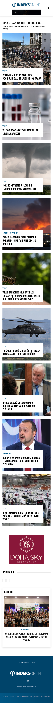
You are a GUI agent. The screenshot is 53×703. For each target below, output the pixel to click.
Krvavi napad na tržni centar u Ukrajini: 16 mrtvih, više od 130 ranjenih (19, 240)
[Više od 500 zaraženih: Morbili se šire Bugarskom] (26, 114)
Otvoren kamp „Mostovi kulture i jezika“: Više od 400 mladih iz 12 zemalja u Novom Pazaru (26, 636)
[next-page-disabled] (7, 580)
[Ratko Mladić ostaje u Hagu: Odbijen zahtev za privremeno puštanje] (26, 389)
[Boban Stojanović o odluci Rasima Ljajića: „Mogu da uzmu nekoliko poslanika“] (26, 445)
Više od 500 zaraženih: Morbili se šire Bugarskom (20, 131)
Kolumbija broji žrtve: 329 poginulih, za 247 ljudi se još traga (21, 76)
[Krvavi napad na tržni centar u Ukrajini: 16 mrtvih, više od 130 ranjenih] (26, 224)
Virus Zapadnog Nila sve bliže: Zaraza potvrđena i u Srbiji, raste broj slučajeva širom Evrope (21, 296)
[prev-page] (4, 580)
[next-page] (28, 644)
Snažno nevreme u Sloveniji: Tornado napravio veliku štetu (19, 187)
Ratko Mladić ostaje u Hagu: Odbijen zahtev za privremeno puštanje (18, 406)
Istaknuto (7, 453)
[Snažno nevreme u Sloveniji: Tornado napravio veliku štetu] (26, 169)
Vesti (4, 71)
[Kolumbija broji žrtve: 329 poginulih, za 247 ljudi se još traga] (26, 59)
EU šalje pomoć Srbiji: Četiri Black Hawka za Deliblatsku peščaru (21, 352)
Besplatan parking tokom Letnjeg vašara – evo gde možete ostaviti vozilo (20, 516)
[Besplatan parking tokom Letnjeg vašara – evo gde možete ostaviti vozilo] (26, 500)
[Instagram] (27, 681)
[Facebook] (23, 681)
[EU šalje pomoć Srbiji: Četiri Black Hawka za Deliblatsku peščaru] (26, 334)
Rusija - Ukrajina (10, 233)
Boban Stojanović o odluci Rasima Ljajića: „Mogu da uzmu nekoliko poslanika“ (21, 461)
